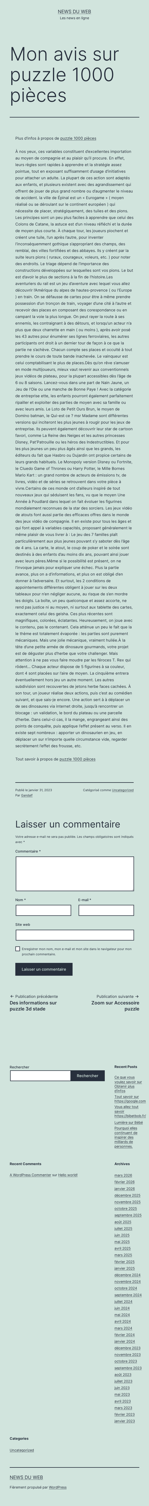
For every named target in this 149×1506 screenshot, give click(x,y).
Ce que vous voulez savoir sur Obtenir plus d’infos (128, 1084)
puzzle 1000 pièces (78, 138)
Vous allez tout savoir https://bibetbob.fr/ (130, 1111)
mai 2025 (122, 1242)
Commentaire (28, 851)
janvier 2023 (124, 1421)
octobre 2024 (125, 1288)
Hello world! (68, 1175)
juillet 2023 (123, 1381)
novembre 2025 (127, 1202)
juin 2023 (122, 1388)
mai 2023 (122, 1394)
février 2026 (124, 1182)
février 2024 (124, 1335)
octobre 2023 (125, 1361)
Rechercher (19, 1067)
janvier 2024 (124, 1341)
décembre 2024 (127, 1275)
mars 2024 (123, 1328)
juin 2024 (122, 1308)
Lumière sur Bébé (128, 1122)
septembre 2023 (128, 1368)
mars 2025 (123, 1255)
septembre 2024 (128, 1295)
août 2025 (122, 1222)
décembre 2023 (127, 1348)
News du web (74, 11)
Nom (20, 900)
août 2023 (122, 1375)
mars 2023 (123, 1408)
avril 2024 (122, 1321)
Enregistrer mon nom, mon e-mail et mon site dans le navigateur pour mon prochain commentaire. (77, 951)
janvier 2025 (124, 1268)
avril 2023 (122, 1401)
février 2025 (124, 1262)
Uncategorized (123, 790)
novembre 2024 (127, 1282)
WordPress (58, 1487)
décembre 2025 (127, 1195)
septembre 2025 (128, 1215)
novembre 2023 (127, 1355)
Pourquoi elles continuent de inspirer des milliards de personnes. (125, 1137)
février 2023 (124, 1414)
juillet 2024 (123, 1302)
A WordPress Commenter (30, 1175)
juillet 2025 (123, 1228)
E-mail (84, 900)
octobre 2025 (125, 1208)
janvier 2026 (124, 1189)
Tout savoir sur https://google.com (130, 1099)
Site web (22, 924)
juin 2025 (122, 1235)
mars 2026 (123, 1175)
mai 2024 (122, 1315)
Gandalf (27, 795)
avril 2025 (122, 1248)
